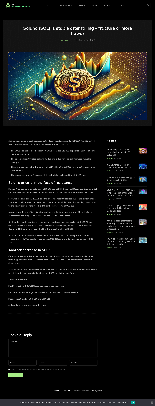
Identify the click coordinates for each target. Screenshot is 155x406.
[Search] (147, 5)
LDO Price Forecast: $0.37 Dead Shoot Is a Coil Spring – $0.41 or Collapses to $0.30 (121, 241)
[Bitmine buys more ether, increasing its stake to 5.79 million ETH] (143, 151)
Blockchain (110, 171)
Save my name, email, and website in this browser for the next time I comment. (39, 369)
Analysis (64, 40)
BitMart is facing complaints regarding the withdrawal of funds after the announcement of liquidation (121, 224)
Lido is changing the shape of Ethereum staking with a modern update (120, 208)
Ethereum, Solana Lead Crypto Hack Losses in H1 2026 (121, 179)
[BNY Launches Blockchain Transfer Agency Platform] (143, 166)
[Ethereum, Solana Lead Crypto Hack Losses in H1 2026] (143, 179)
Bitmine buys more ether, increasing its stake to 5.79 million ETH (119, 152)
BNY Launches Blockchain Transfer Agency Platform (119, 166)
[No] (152, 402)
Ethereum (110, 158)
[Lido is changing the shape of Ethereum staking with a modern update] (143, 207)
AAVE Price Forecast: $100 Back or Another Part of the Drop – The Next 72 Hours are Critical (121, 193)
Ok (133, 402)
